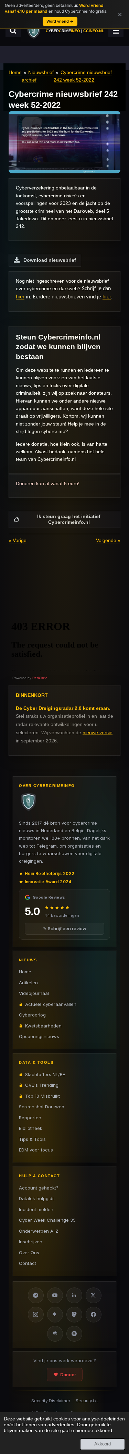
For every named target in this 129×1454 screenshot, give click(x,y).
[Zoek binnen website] (13, 30)
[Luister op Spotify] (74, 1334)
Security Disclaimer (50, 1400)
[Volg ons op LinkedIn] (74, 1295)
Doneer (68, 1374)
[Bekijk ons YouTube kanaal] (55, 1295)
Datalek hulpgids (37, 1198)
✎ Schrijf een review (64, 928)
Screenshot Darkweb (41, 1106)
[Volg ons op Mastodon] (74, 1314)
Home (15, 72)
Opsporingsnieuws (39, 1036)
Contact (27, 1263)
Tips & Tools (32, 1139)
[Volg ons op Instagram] (36, 1314)
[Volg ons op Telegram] (36, 1295)
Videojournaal (34, 993)
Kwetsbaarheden (43, 1025)
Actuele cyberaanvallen (50, 1004)
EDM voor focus (36, 1150)
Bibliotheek (30, 1128)
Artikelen (28, 982)
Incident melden (36, 1209)
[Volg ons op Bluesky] (55, 1314)
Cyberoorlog (32, 1015)
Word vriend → (60, 21)
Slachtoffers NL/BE (45, 1074)
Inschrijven (30, 1241)
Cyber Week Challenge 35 (47, 1220)
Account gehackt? (38, 1188)
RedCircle (39, 678)
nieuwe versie (97, 732)
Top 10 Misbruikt (42, 1096)
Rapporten (30, 1117)
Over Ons (29, 1252)
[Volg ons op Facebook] (93, 1314)
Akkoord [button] (102, 1444)
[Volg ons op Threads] (55, 1334)
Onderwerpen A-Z (38, 1231)
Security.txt (87, 1400)
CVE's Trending (41, 1085)
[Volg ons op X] (93, 1295)
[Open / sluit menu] (115, 30)
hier (20, 296)
